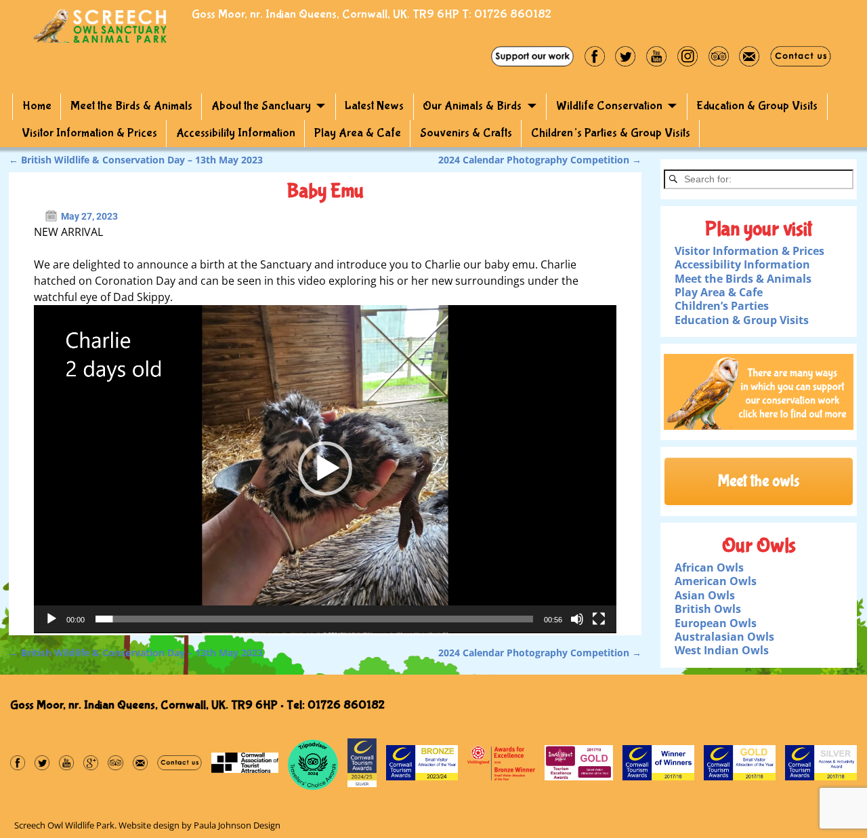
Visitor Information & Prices (89, 133)
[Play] (51, 619)
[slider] (314, 619)
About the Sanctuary (261, 106)
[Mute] (577, 619)
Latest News (374, 106)
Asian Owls (705, 595)
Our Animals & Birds (472, 106)
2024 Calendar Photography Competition (539, 159)
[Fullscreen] (599, 619)
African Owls (709, 567)
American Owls (716, 581)
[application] (325, 469)
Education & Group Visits (757, 106)
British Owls (708, 608)
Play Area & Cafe (357, 133)
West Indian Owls (722, 650)
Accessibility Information (235, 133)
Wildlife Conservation (609, 106)
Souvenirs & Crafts (466, 133)
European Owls (716, 623)
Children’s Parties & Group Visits (610, 133)
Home (36, 106)
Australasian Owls (724, 636)
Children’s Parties (722, 305)
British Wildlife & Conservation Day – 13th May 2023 (136, 159)
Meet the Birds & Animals (131, 106)
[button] (325, 468)
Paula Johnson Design (237, 825)
